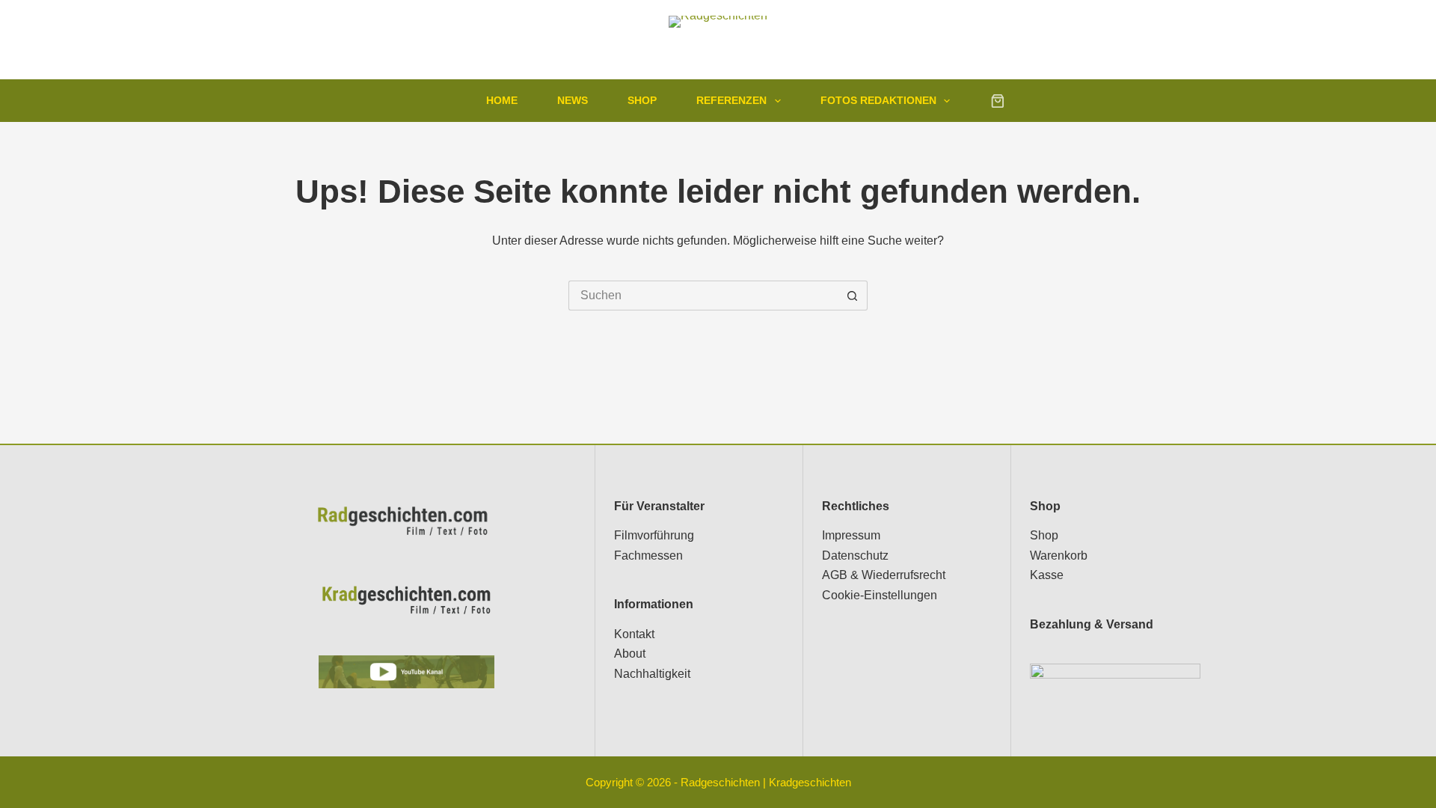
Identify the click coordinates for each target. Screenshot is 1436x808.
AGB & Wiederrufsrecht (883, 575)
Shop (642, 100)
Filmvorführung (654, 535)
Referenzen (731, 100)
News (572, 100)
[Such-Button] (853, 295)
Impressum (851, 535)
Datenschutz (855, 555)
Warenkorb (1058, 555)
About (629, 653)
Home (502, 100)
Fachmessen (648, 555)
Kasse (1047, 575)
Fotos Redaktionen (878, 100)
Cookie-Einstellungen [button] (879, 595)
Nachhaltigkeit (652, 673)
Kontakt (634, 634)
